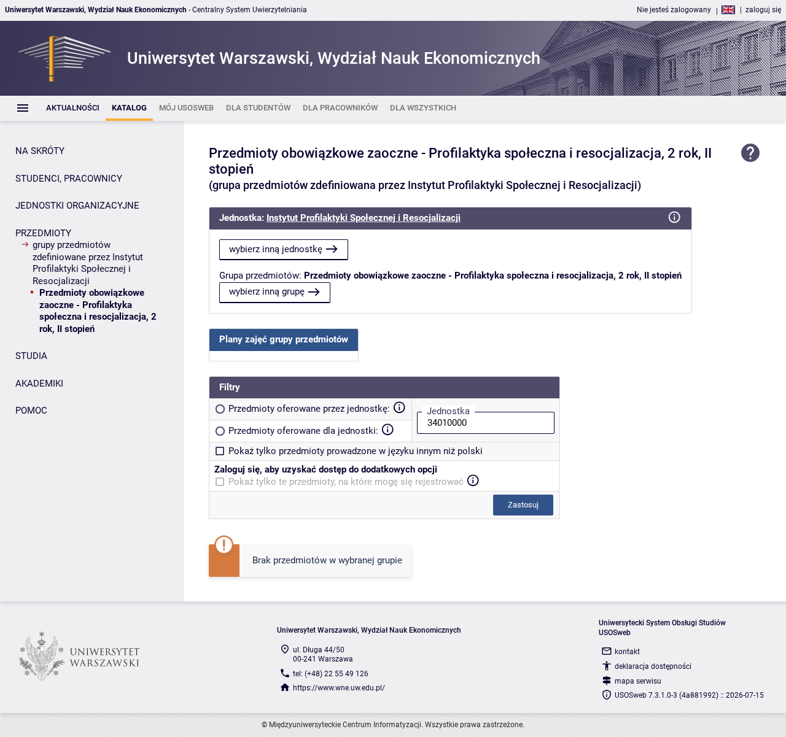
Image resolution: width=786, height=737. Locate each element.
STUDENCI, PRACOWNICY (68, 178)
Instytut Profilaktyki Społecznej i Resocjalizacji (364, 217)
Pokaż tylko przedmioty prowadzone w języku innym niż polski (355, 451)
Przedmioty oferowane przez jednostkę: (309, 408)
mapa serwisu (638, 681)
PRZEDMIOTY (43, 233)
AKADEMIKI (39, 383)
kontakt (627, 651)
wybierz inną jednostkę (275, 249)
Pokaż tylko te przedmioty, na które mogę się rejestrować (346, 481)
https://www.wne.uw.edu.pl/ (339, 688)
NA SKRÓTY (39, 150)
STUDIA (31, 355)
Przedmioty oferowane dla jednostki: (303, 430)
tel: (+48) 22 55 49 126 (330, 673)
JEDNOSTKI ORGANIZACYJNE (77, 205)
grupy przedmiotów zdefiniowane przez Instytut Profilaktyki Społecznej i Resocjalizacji (88, 263)
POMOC (31, 410)
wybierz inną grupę (267, 291)
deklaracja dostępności (653, 666)
